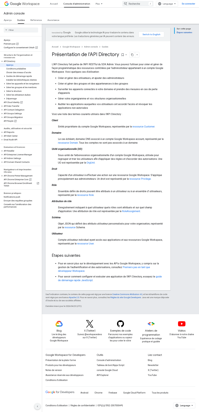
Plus (98, 3)
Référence (36, 20)
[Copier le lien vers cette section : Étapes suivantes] (83, 256)
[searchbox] (21, 30)
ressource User (85, 243)
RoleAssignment (131, 211)
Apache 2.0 (74, 297)
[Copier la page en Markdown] (132, 54)
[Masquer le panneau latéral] (37, 406)
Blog (150, 360)
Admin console (14, 13)
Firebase (113, 392)
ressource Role (85, 195)
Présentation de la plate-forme (61, 360)
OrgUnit (91, 162)
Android (84, 392)
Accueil (54, 3)
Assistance (53, 20)
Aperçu (8, 20)
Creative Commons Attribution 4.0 (127, 294)
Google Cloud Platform (134, 392)
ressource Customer (143, 126)
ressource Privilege (140, 178)
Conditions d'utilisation (57, 380)
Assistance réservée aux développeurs (64, 375)
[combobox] (137, 4)
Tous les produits (160, 392)
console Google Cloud (107, 370)
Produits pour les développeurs (61, 365)
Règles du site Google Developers (125, 297)
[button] (20, 61)
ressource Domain (68, 142)
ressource (70, 227)
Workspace (31, 4)
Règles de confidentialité (83, 405)
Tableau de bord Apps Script (110, 365)
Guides (21, 20)
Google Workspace (71, 47)
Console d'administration (76, 3)
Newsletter (153, 365)
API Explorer (103, 375)
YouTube (152, 375)
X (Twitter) (153, 370)
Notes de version (54, 370)
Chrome (98, 392)
